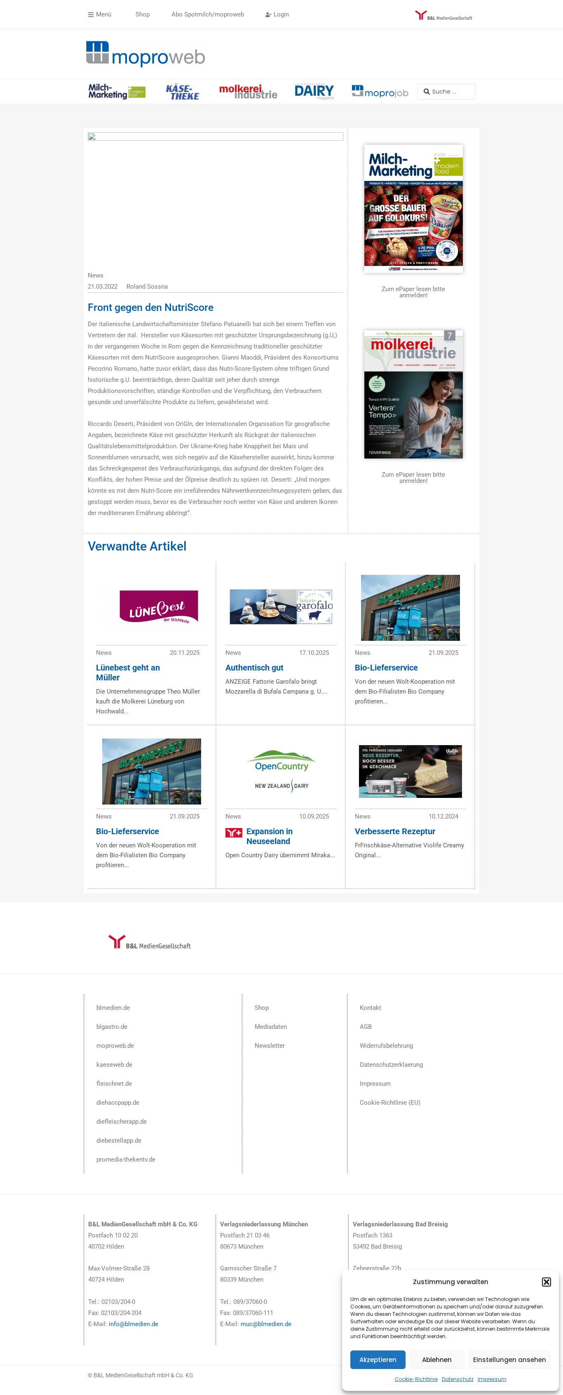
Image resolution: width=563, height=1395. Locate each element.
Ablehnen (437, 1359)
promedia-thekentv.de (125, 1159)
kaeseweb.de (114, 1064)
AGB (366, 1026)
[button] (546, 1282)
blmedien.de (113, 1008)
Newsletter (270, 1045)
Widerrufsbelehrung (386, 1045)
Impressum (492, 1379)
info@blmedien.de (133, 1324)
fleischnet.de (114, 1083)
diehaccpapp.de (117, 1102)
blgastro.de (111, 1026)
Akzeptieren (377, 1359)
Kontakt (370, 1008)
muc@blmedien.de (266, 1324)
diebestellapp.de (118, 1140)
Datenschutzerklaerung (391, 1064)
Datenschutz (458, 1379)
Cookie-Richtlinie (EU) (390, 1102)
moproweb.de (115, 1045)
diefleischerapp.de (121, 1121)
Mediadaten (271, 1026)
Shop (262, 1008)
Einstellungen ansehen (509, 1359)
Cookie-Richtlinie (416, 1379)
